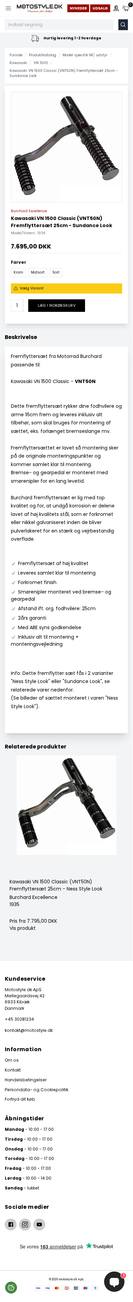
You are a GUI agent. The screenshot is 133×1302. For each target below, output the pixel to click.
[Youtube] (39, 1224)
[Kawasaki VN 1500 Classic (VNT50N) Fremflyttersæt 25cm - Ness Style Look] (66, 817)
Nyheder (78, 8)
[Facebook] (11, 1224)
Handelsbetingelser (26, 1080)
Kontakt (13, 1070)
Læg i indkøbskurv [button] (57, 305)
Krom (18, 272)
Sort (56, 272)
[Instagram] (25, 1224)
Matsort (38, 272)
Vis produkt (23, 928)
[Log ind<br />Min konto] (116, 8)
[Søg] (123, 24)
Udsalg (100, 8)
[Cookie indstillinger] (11, 1288)
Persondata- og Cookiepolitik (36, 1090)
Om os (12, 1060)
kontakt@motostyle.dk (29, 1030)
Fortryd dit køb (20, 1099)
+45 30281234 (19, 1019)
